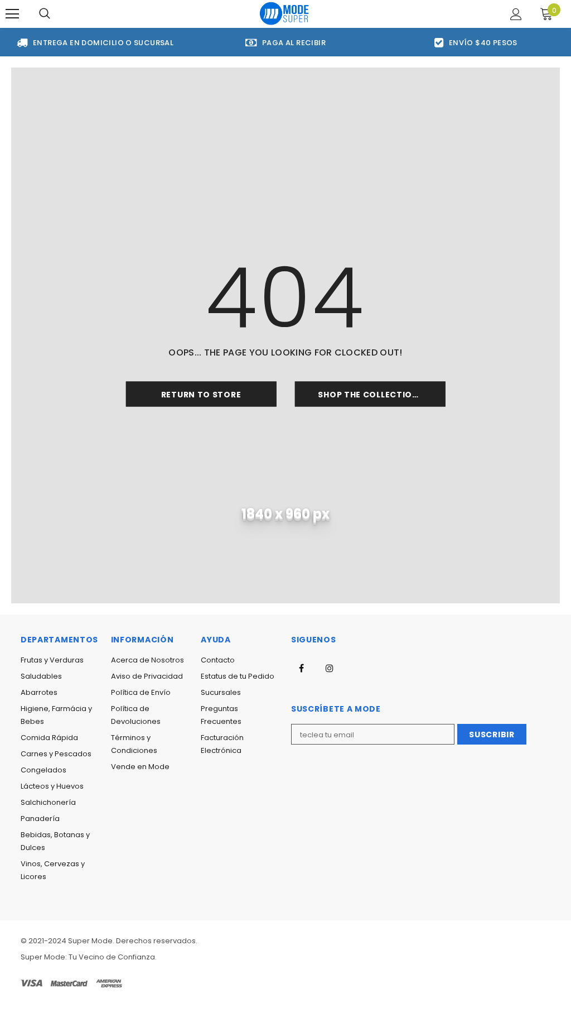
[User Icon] (516, 14)
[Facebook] (301, 668)
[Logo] (284, 13)
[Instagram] (330, 668)
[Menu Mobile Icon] (12, 14)
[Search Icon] (44, 14)
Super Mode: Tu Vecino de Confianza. (89, 957)
